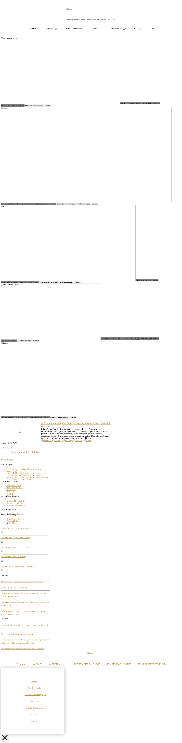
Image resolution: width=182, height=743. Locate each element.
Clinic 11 (10, 494)
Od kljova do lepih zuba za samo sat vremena (17, 634)
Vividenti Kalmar (13, 521)
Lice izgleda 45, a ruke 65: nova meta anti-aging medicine (26, 473)
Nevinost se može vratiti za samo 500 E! (15, 588)
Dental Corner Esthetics (15, 519)
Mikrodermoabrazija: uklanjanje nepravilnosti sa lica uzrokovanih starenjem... (76, 425)
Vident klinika (12, 523)
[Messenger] (57, 440)
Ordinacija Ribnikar (14, 488)
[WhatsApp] (78, 440)
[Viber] (87, 440)
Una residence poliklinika (16, 505)
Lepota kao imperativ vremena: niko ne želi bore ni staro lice (22, 649)
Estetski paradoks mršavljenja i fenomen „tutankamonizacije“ (27, 477)
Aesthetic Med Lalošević (16, 501)
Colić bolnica (12, 492)
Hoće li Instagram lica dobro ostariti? (19, 479)
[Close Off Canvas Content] (5, 738)
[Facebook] (46, 440)
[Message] (68, 440)
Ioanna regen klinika (14, 503)
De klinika (11, 490)
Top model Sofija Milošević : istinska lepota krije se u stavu (22, 582)
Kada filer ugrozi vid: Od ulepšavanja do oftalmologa (24, 475)
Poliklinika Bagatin (14, 486)
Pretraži (3, 448)
